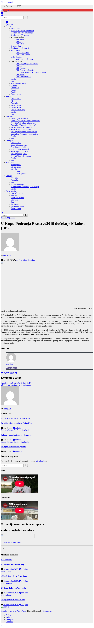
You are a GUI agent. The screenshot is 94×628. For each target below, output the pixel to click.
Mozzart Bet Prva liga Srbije (22, 33)
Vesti (13, 217)
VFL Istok (20, 44)
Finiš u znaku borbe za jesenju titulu (17, 385)
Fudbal (8, 26)
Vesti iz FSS (15, 28)
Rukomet (9, 116)
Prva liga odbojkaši (18, 147)
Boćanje (9, 176)
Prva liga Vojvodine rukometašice (24, 132)
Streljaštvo (15, 204)
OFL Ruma (20, 75)
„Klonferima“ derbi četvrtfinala (14, 576)
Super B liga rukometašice (21, 129)
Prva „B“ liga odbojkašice (21, 156)
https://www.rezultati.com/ (11, 542)
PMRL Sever (16, 105)
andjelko (7, 255)
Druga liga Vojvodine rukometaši (23, 125)
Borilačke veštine (17, 198)
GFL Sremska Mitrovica (25, 70)
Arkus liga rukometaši (19, 118)
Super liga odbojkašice (19, 151)
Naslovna (9, 24)
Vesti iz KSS (16, 99)
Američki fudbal (17, 193)
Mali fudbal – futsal (18, 83)
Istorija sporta (16, 167)
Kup (12, 81)
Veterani (14, 85)
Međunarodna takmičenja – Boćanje (25, 187)
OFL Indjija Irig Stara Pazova (27, 64)
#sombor (31, 260)
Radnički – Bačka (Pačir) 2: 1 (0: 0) (15, 383)
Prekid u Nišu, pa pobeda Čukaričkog (17, 423)
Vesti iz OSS (16, 143)
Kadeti (13, 90)
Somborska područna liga (20, 48)
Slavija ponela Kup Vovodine (13, 600)
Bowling (14, 200)
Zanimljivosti (16, 165)
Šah (12, 202)
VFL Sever (20, 39)
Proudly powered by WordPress (13, 611)
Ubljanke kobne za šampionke (13, 588)
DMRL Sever (16, 107)
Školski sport (16, 209)
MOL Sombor (16, 57)
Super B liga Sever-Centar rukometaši (25, 121)
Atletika (14, 195)
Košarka (9, 96)
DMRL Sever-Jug (18, 110)
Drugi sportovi (11, 191)
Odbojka (9, 140)
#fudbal (19, 260)
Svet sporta (10, 162)
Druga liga (15, 103)
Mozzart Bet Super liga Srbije (22, 31)
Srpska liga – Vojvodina (20, 35)
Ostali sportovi (21, 173)
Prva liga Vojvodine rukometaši (23, 123)
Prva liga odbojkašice (19, 154)
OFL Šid (19, 66)
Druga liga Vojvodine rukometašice (24, 134)
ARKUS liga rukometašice (21, 127)
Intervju (14, 169)
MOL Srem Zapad (23, 55)
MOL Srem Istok (22, 53)
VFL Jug (19, 42)
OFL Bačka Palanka (23, 77)
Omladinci (15, 88)
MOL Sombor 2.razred (24, 59)
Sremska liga (16, 46)
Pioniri (13, 92)
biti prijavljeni (41, 461)
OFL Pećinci (20, 68)
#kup (25, 260)
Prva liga (14, 178)
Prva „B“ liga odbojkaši (20, 149)
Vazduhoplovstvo (17, 206)
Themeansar (47, 611)
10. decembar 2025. (11, 569)
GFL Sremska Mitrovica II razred (33, 72)
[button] (2, 15)
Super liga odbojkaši (19, 145)
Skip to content (7, 2)
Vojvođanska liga (17, 184)
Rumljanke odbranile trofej (12, 564)
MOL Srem (15, 50)
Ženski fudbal (16, 94)
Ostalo (13, 79)
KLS (13, 101)
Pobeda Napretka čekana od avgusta (16, 435)
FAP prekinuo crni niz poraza (13, 447)
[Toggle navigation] (5, 12)
